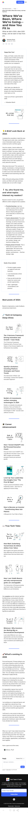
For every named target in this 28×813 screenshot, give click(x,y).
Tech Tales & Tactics (6, 8)
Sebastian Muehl (11, 39)
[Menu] (26, 2)
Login (22, 767)
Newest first (19, 758)
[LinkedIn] (14, 799)
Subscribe (20, 2)
